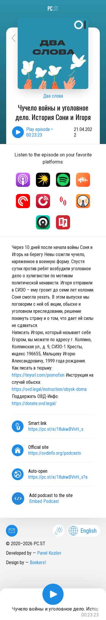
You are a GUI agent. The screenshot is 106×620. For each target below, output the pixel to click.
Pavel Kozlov (49, 553)
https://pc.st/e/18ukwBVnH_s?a (57, 477)
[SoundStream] (63, 201)
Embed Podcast (44, 501)
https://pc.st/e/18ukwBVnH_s (55, 429)
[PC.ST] (53, 8)
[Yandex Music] (43, 180)
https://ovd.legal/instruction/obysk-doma (49, 389)
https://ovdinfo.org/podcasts (54, 453)
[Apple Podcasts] (23, 180)
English (88, 530)
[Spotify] (63, 180)
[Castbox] (83, 180)
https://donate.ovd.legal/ (34, 403)
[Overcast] (83, 201)
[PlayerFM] (43, 201)
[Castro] (43, 222)
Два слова (53, 96)
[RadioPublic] (63, 222)
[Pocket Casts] (23, 201)
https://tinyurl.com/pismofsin (39, 375)
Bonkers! (38, 562)
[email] (12, 531)
